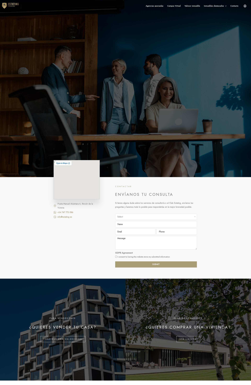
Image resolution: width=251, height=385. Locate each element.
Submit (156, 264)
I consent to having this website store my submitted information (143, 256)
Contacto (234, 5)
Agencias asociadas (154, 5)
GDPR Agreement (124, 252)
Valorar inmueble (192, 5)
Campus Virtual (174, 5)
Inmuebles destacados (214, 5)
